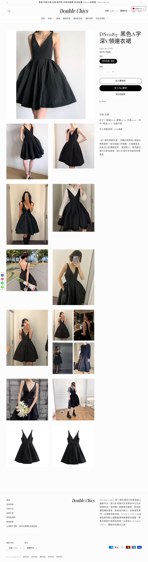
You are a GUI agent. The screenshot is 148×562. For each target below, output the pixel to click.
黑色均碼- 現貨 (108, 61)
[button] (9, 11)
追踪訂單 (10, 513)
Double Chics (16, 557)
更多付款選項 (120, 94)
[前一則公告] (7, 2)
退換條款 (10, 522)
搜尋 (8, 500)
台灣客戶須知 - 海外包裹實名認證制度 (21, 526)
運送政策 (51, 557)
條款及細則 (10, 517)
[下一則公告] (141, 2)
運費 (109, 52)
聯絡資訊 (59, 557)
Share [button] (104, 101)
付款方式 (10, 509)
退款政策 (26, 557)
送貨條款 (10, 504)
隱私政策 (34, 557)
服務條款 (43, 557)
